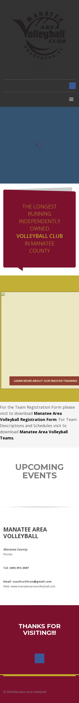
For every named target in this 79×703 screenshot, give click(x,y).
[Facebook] (72, 85)
